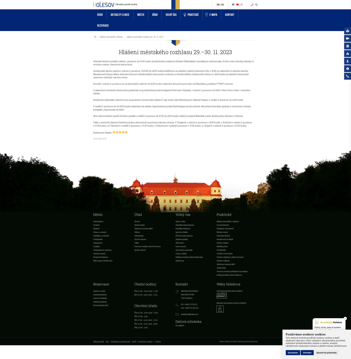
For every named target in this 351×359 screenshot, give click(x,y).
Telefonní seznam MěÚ (143, 228)
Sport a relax (180, 221)
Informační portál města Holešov (229, 291)
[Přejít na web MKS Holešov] (237, 295)
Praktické (193, 15)
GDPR (134, 341)
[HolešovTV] (237, 4)
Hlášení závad (222, 232)
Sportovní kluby (182, 232)
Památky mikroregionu (185, 225)
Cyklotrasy (180, 261)
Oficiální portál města (126, 4)
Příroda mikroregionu (184, 236)
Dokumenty (138, 236)
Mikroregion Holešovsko (102, 261)
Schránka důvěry (223, 236)
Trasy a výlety (181, 253)
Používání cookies (145, 341)
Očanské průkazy (100, 294)
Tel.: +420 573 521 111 (189, 304)
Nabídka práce (222, 246)
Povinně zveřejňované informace (147, 246)
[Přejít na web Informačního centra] (237, 309)
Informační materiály (184, 250)
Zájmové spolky (182, 239)
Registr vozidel (99, 291)
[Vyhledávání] (256, 4)
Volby (136, 243)
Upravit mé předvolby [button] (326, 352)
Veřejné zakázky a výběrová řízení (230, 257)
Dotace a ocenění (99, 232)
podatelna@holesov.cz (189, 314)
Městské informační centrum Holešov (231, 303)
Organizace (97, 243)
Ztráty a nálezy (222, 243)
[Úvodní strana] (95, 37)
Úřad (155, 15)
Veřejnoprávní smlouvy (102, 250)
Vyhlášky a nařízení (101, 236)
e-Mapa (213, 15)
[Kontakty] (252, 4)
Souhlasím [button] (293, 352)
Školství (96, 228)
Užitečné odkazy (223, 261)
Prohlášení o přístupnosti (120, 341)
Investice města (99, 253)
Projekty (96, 246)
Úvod (100, 15)
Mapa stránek (98, 341)
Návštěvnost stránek (225, 239)
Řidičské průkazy (100, 302)
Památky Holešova (183, 228)
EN (218, 4)
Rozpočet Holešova (100, 257)
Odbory (137, 232)
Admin (158, 341)
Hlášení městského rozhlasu (111, 37)
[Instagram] (241, 4)
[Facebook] (233, 4)
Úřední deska (139, 225)
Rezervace (103, 26)
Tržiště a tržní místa (225, 253)
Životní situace (140, 239)
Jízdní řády (221, 268)
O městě (96, 225)
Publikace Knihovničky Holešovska (189, 257)
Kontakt (229, 15)
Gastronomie (181, 246)
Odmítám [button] (307, 352)
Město (140, 15)
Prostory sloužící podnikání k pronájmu (232, 271)
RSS (107, 341)
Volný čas (171, 15)
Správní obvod (140, 250)
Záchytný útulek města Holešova (229, 275)
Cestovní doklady (100, 298)
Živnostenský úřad (100, 305)
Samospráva (98, 221)
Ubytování (180, 243)
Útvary (137, 221)
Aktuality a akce (120, 15)
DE (222, 4)
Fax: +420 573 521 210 (189, 308)
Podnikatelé (97, 239)
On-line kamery (223, 225)
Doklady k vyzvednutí (225, 228)
